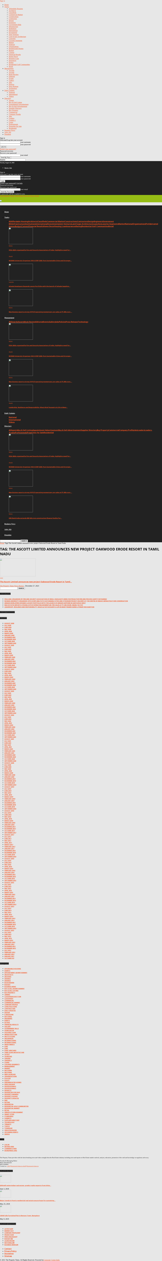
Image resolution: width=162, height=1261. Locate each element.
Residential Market (12, 1108)
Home (6, 5)
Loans (11, 122)
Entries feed (9, 1147)
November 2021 (10, 733)
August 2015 (9, 882)
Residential (13, 128)
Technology (13, 88)
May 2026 (7, 629)
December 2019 (9, 779)
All (10, 221)
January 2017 (9, 849)
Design (11, 21)
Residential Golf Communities (19, 64)
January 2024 (9, 681)
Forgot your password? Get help (11, 183)
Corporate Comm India (52, 1260)
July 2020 (7, 765)
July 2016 (7, 861)
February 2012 (9, 952)
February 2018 (9, 823)
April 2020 (8, 771)
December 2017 (9, 827)
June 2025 (7, 649)
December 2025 (9, 637)
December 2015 (9, 874)
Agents (11, 100)
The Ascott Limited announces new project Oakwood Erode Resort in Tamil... (36, 581)
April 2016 (8, 867)
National (12, 45)
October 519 (9, 958)
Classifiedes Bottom (12, 997)
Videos (11, 96)
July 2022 (7, 717)
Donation (7, 134)
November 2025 (10, 639)
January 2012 (9, 954)
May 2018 (7, 817)
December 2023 (9, 683)
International (13, 31)
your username (25, 142)
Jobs (10, 82)
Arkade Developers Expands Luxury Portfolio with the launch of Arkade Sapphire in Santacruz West (45, 603)
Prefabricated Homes (16, 49)
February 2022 (9, 727)
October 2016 (9, 855)
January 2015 (9, 896)
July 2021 (7, 741)
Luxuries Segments (15, 41)
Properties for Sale (15, 126)
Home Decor (13, 56)
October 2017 (9, 831)
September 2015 (10, 880)
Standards (8, 1116)
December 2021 (9, 731)
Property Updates (11, 1098)
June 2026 (7, 627)
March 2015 (8, 892)
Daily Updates (9, 90)
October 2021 (9, 735)
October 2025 (9, 641)
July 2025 (7, 647)
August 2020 (9, 763)
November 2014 (10, 900)
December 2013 (9, 922)
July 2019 (7, 789)
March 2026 (8, 633)
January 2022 (9, 729)
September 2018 (10, 809)
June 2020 (7, 767)
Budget (11, 51)
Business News (9, 130)
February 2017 (9, 847)
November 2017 (10, 829)
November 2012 (10, 948)
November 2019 (10, 781)
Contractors (13, 19)
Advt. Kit (7, 132)
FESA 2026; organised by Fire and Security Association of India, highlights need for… (40, 250)
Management (8, 68)
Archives (7, 977)
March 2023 (8, 701)
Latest (1, 577)
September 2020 (10, 761)
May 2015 (7, 888)
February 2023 (9, 703)
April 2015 (8, 890)
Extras (7, 1022)
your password (25, 144)
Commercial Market (16, 15)
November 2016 (10, 853)
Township (8, 1128)
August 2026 (9, 623)
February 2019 (9, 799)
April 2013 (8, 938)
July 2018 (7, 813)
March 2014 (8, 916)
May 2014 (7, 912)
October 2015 (9, 878)
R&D (5, 1100)
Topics (6, 7)
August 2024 (9, 669)
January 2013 (9, 944)
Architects (12, 11)
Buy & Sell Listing (15, 102)
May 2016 (7, 865)
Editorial (12, 76)
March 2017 (8, 845)
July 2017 (7, 837)
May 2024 (7, 673)
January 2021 (9, 753)
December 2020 (9, 755)
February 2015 (9, 894)
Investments (13, 33)
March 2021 (8, 749)
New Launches (10, 1074)
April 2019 (8, 795)
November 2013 (10, 924)
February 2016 (9, 871)
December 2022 (9, 707)
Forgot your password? (8, 149)
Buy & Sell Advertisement (18, 106)
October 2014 (9, 902)
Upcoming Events (11, 1132)
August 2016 (9, 859)
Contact (8, 1248)
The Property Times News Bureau (12, 586)
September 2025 (10, 643)
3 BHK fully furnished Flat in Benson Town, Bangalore (20, 1216)
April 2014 (8, 914)
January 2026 (9, 635)
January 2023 (9, 705)
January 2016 (9, 872)
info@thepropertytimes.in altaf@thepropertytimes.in (23, 1166)
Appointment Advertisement (18, 104)
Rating (11, 62)
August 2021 (9, 739)
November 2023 (10, 685)
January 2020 (9, 777)
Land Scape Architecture (17, 37)
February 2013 (9, 942)
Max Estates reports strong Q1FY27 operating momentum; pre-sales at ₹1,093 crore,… (40, 312)
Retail (11, 66)
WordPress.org (10, 1151)
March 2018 (8, 821)
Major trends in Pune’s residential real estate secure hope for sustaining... (28, 1201)
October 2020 (9, 759)
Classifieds (12, 13)
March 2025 (8, 655)
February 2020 (9, 775)
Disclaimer (9, 1253)
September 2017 (10, 833)
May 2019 (7, 793)
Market (11, 43)
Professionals (13, 124)
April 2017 (8, 843)
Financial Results (15, 55)
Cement (11, 53)
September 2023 (10, 689)
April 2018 (8, 819)
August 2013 (9, 930)
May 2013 (7, 936)
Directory (7, 98)
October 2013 (9, 926)
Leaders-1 (12, 120)
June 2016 (7, 863)
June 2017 (7, 839)
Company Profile (15, 114)
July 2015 (7, 884)
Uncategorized (10, 1130)
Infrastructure (13, 27)
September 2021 (10, 737)
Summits (7, 1118)
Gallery (11, 80)
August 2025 (9, 645)
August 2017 (9, 835)
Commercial (13, 112)
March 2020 (8, 773)
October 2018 (9, 807)
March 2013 (8, 940)
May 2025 (7, 651)
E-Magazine (8, 1015)
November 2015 (10, 876)
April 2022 (8, 723)
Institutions (12, 29)
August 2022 (9, 715)
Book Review (14, 74)
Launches (12, 39)
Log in (6, 1145)
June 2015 (7, 886)
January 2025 (9, 659)
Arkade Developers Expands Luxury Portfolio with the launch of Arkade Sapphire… (39, 286)
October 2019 (9, 783)
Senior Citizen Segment (13, 1112)
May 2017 (7, 841)
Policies (11, 84)
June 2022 (7, 719)
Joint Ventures (14, 35)
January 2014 (9, 920)
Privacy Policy (10, 1251)
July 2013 (7, 932)
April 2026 (8, 631)
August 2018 (9, 811)
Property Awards (11, 1094)
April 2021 (8, 747)
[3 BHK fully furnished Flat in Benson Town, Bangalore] (5, 1212)
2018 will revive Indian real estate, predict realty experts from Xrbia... (25, 1185)
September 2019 (10, 785)
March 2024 (8, 677)
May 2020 (7, 769)
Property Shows (11, 1096)
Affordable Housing (16, 9)
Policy (6, 1080)
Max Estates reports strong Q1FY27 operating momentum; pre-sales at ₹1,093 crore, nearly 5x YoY (43, 605)
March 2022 (8, 725)
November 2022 (10, 709)
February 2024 (9, 679)
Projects (7, 1090)
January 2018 (9, 825)
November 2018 (10, 805)
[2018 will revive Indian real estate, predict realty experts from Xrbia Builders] (5, 1182)
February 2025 (9, 657)
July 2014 (7, 908)
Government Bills (15, 25)
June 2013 (7, 934)
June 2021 (7, 743)
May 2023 (7, 697)
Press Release (13, 86)
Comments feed (10, 1149)
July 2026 (7, 625)
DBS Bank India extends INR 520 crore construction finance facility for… (35, 518)
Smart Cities (9, 1114)
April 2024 (8, 675)
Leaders (11, 118)
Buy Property (13, 110)
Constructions (13, 17)
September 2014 (10, 904)
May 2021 (7, 745)
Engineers (12, 23)
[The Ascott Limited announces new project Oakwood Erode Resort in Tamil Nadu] (18, 576)
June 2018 (7, 815)
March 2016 (8, 869)
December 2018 (9, 803)
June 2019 (7, 791)
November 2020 (10, 757)
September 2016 (10, 857)
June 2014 (7, 910)
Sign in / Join (8, 168)
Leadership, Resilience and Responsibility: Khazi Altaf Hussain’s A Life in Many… (38, 407)
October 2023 (9, 687)
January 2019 (9, 801)
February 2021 (9, 751)
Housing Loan (14, 58)
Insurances (12, 60)
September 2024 (10, 667)
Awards (11, 70)
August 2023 (9, 691)
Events (11, 78)
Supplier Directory (15, 108)
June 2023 (7, 695)
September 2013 (10, 928)
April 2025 (8, 653)
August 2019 (9, 787)
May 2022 (7, 721)
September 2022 (10, 713)
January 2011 (9, 956)
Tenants (7, 1124)
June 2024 (7, 671)
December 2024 (9, 661)
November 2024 (10, 663)
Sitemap (8, 1256)
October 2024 (9, 665)
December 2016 (9, 851)
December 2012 (9, 946)
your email (24, 155)
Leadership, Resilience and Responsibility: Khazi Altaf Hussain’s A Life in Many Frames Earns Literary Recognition (49, 607)
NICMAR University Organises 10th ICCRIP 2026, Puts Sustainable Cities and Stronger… (40, 261)
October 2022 (9, 711)
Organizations (14, 47)
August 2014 (9, 906)
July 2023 (7, 693)
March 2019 (8, 797)
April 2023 (8, 699)
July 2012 (7, 950)
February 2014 (9, 918)
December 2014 (9, 898)
